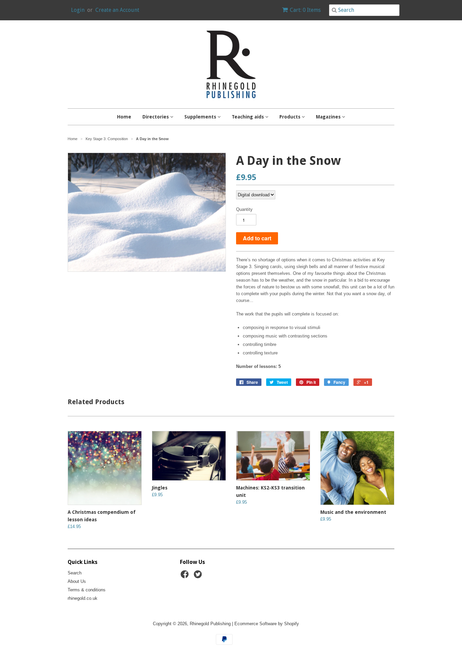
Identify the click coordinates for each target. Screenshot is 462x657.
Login (78, 10)
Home (124, 116)
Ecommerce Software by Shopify (266, 623)
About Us (77, 581)
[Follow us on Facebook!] (186, 576)
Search (75, 572)
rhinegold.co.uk (82, 598)
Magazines (329, 116)
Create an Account (117, 10)
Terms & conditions (87, 589)
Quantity (244, 209)
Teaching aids (248, 116)
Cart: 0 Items (305, 10)
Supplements (200, 116)
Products (290, 116)
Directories (156, 116)
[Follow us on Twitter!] (199, 576)
